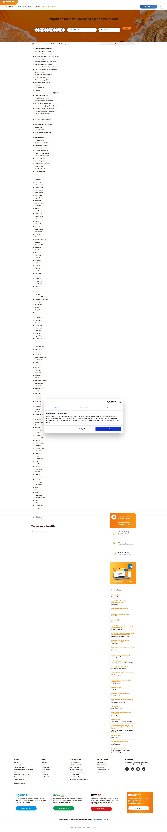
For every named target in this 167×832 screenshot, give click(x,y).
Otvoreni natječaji (75, 762)
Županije (44, 44)
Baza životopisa (102, 764)
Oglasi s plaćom (129, 44)
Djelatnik (37, 367)
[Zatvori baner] (120, 402)
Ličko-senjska (39, 137)
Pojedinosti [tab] (83, 407)
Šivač (36, 479)
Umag (36, 310)
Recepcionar (38, 448)
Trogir (36, 307)
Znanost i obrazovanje (41, 113)
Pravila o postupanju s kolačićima (23, 769)
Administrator (39, 346)
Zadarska (37, 166)
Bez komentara (46, 777)
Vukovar (37, 328)
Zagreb (37, 336)
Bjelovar (37, 182)
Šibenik (37, 302)
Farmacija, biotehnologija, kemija (44, 61)
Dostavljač (38, 375)
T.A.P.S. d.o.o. (122, 649)
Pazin (36, 257)
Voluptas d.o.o (115, 596)
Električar (37, 378)
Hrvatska (44, 762)
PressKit (16, 772)
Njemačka (38, 244)
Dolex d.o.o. (118, 602)
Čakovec (37, 187)
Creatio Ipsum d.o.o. (120, 656)
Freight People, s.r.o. (122, 627)
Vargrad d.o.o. (121, 681)
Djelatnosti (34, 44)
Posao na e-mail (74, 767)
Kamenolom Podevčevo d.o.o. (122, 634)
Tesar (36, 487)
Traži (126, 28)
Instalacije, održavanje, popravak (44, 69)
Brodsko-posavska (40, 122)
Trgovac (37, 490)
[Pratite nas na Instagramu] (139, 769)
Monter (37, 419)
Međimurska (38, 140)
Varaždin (37, 312)
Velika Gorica (38, 315)
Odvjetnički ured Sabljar (119, 667)
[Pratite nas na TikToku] (145, 769)
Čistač (36, 365)
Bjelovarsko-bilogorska (41, 119)
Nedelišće (37, 242)
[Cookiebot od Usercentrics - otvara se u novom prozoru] (108, 402)
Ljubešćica (38, 229)
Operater (37, 430)
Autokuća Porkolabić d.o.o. (122, 700)
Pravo (36, 90)
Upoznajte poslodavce (76, 772)
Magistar (37, 411)
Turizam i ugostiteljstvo (41, 103)
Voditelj (37, 495)
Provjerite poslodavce (76, 769)
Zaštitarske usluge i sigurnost (43, 108)
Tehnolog (37, 484)
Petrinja (37, 260)
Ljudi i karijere (46, 769)
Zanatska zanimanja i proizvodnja (44, 106)
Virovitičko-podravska (41, 161)
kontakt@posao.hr (125, 522)
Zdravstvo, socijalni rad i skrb (43, 111)
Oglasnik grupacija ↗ (20, 783)
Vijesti (30, 6)
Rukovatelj (38, 453)
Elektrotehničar (39, 383)
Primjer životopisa (75, 777)
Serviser (37, 456)
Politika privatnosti (19, 767)
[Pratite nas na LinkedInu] (133, 769)
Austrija (37, 179)
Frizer (36, 391)
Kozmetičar (38, 406)
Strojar (37, 474)
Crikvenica (38, 185)
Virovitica (37, 320)
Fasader (37, 385)
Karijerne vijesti (101, 772)
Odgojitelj (37, 427)
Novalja (37, 247)
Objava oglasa (101, 762)
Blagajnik (37, 359)
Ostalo (36, 85)
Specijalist (38, 466)
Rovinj (36, 276)
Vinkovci (37, 317)
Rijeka (36, 273)
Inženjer (37, 396)
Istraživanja (45, 772)
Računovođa (38, 443)
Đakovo (37, 200)
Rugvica (37, 278)
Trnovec (37, 304)
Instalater (37, 393)
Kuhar (36, 409)
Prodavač (37, 440)
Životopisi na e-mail (103, 769)
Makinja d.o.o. (120, 694)
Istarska (37, 127)
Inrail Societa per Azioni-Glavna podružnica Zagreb (120, 750)
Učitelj (36, 492)
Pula (36, 270)
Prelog (36, 268)
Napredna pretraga (106, 44)
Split (36, 294)
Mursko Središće (40, 239)
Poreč (36, 263)
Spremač (37, 469)
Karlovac (37, 213)
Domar (37, 372)
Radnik (37, 445)
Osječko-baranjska (40, 142)
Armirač (37, 352)
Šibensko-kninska (40, 150)
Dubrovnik (38, 190)
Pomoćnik (37, 435)
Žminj (36, 341)
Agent (36, 349)
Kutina (36, 224)
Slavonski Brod (39, 289)
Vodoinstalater (39, 497)
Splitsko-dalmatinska (41, 155)
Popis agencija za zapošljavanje (79, 779)
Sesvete (37, 283)
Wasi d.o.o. (116, 688)
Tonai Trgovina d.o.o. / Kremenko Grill (122, 661)
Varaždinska (38, 158)
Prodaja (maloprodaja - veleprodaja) (45, 93)
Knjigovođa (38, 398)
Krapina (37, 218)
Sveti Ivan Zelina (39, 296)
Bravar (37, 362)
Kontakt (16, 762)
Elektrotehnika (39, 59)
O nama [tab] (109, 407)
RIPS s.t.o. (121, 714)
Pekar (36, 432)
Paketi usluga (101, 767)
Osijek (36, 255)
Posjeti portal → (26, 808)
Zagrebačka (38, 171)
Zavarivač (38, 505)
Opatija (37, 252)
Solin (36, 291)
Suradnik (37, 477)
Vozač (36, 500)
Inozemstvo (38, 174)
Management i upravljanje (42, 74)
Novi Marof (38, 250)
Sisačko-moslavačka (41, 153)
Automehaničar (39, 357)
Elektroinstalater (39, 380)
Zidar (36, 508)
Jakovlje (37, 208)
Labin (36, 226)
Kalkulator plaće (50, 6)
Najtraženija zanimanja (66, 44)
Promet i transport (40, 95)
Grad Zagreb (38, 168)
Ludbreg (37, 231)
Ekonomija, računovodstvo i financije (45, 56)
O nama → (138, 808)
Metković (37, 237)
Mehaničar (38, 414)
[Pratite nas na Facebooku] (128, 769)
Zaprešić (37, 338)
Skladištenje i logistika (41, 98)
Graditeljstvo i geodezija (42, 64)
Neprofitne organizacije (41, 82)
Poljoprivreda (38, 87)
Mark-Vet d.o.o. (120, 615)
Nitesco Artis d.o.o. (119, 743)
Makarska (38, 234)
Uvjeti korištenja (18, 764)
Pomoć (16, 777)
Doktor (37, 370)
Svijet (43, 764)
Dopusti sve (108, 429)
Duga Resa (38, 192)
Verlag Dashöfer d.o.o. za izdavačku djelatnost (122, 728)
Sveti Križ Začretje (40, 299)
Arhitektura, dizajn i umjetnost (43, 51)
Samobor (37, 281)
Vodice (37, 323)
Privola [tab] (57, 407)
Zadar (36, 333)
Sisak (36, 286)
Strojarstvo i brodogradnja (42, 100)
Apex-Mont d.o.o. (120, 642)
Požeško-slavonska (40, 145)
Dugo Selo (38, 195)
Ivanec (37, 205)
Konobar (37, 401)
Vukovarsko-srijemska (41, 163)
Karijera (37, 6)
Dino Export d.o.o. (119, 609)
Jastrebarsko (38, 211)
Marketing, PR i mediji (41, 77)
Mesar (36, 417)
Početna (37, 516)
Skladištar (38, 458)
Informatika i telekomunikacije (43, 67)
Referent (37, 451)
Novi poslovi (118, 44)
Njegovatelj (38, 425)
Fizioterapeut (38, 388)
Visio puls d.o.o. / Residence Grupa (121, 720)
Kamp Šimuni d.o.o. (117, 707)
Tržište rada (45, 767)
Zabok (36, 330)
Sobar (36, 461)
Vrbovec (37, 325)
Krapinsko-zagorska (41, 135)
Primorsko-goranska (41, 148)
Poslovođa (38, 438)
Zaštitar (37, 503)
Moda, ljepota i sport (41, 80)
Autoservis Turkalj (122, 674)
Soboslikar (38, 464)
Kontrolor (37, 404)
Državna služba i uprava (42, 54)
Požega (37, 265)
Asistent (37, 354)
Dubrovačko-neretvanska (42, 124)
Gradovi (53, 44)
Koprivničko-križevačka (42, 132)
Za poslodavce (21, 6)
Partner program (19, 779)
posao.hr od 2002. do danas (22, 774)
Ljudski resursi (39, 72)
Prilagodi (82, 429)
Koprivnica (38, 216)
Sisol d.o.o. (115, 621)
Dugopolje (38, 198)
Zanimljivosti (45, 774)
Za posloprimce (8, 6)
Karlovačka (38, 129)
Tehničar (37, 482)
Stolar (36, 471)
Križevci (37, 221)
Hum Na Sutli (38, 203)
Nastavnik (38, 422)
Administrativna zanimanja (42, 48)
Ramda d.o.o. (116, 736)
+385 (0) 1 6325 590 (125, 525)
